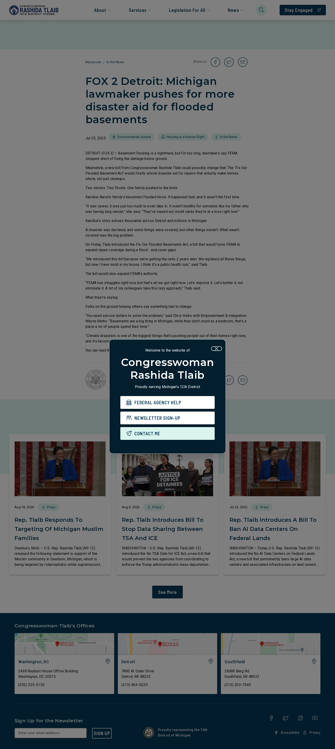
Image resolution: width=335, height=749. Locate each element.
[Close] (216, 349)
